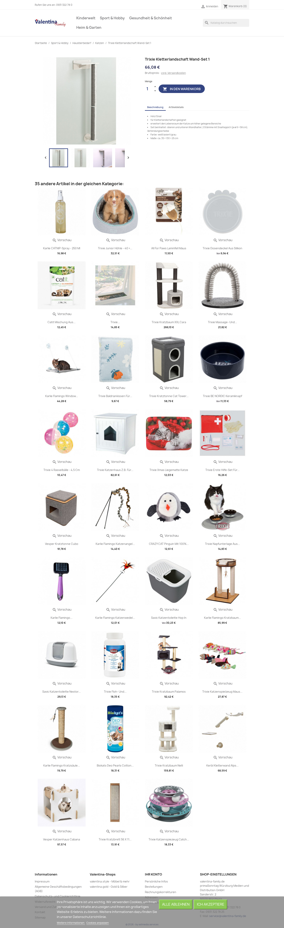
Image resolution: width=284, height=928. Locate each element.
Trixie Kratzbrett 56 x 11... (115, 839)
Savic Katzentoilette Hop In (168, 618)
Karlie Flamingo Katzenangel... (115, 544)
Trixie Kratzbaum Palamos (169, 691)
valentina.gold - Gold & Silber (109, 886)
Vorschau (61, 240)
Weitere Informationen (71, 923)
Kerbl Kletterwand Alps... (222, 765)
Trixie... (115, 322)
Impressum (42, 881)
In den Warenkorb (182, 89)
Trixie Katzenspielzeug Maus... (222, 691)
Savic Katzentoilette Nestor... (61, 691)
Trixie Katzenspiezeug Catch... (169, 839)
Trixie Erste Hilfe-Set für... (222, 470)
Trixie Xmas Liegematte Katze (169, 470)
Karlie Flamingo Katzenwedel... (115, 618)
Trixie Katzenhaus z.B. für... (115, 470)
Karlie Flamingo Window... (61, 396)
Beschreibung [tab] (155, 107)
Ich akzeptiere (210, 904)
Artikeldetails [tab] (176, 107)
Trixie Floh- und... (115, 691)
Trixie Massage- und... (222, 322)
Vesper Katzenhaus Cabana (61, 839)
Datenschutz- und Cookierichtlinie (57, 896)
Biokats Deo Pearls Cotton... (115, 765)
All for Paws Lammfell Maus (168, 248)
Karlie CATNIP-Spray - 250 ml (61, 248)
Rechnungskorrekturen (160, 892)
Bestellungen (154, 886)
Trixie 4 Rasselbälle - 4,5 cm (61, 470)
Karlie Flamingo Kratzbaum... (222, 618)
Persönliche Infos (156, 881)
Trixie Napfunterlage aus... (222, 544)
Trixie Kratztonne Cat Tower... (169, 396)
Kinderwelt (85, 18)
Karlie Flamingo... (61, 618)
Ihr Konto (153, 874)
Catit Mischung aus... (62, 322)
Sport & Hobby (112, 18)
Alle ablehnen (176, 904)
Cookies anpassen (97, 923)
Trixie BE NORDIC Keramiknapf (222, 396)
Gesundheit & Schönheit (150, 18)
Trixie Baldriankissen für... (115, 396)
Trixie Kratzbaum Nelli (169, 765)
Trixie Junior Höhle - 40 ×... (115, 248)
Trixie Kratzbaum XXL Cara (169, 322)
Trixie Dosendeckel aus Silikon (222, 248)
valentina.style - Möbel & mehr (110, 881)
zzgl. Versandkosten (173, 73)
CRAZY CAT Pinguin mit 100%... (169, 544)
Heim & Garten (88, 27)
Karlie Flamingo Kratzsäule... (61, 765)
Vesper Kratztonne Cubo (61, 544)
